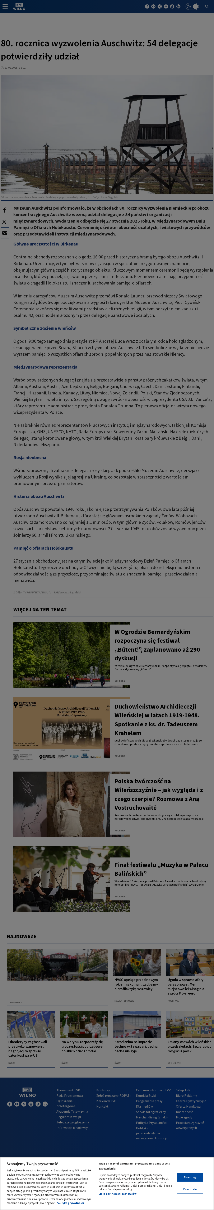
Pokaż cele (190, 1189)
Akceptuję (190, 1177)
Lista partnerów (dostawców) (118, 1194)
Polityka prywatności (70, 1203)
